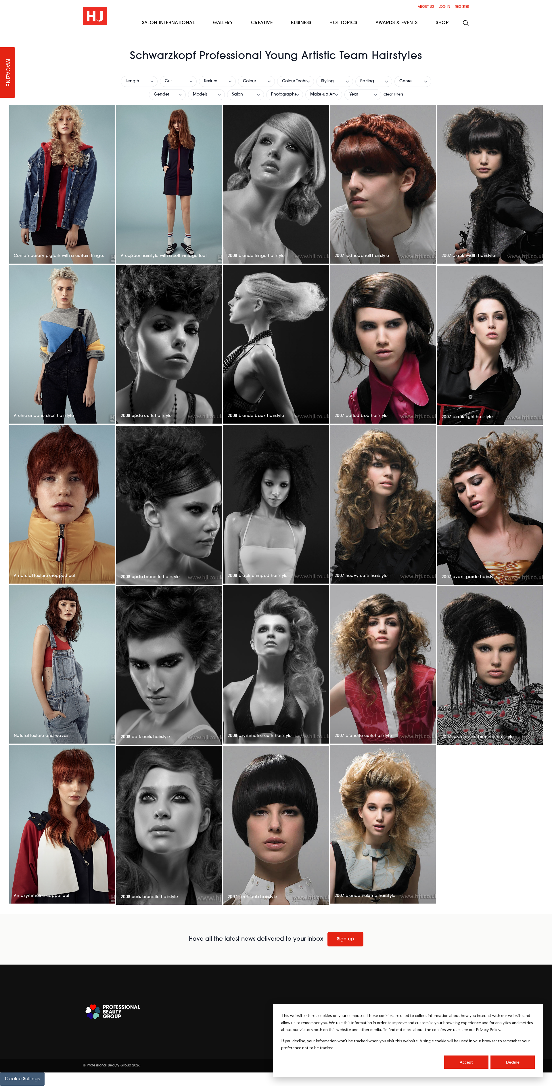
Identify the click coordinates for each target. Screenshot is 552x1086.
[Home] (95, 16)
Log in (444, 7)
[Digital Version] (4, 36)
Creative (262, 23)
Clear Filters (393, 94)
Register (462, 7)
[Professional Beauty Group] (113, 1011)
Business (301, 23)
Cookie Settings (22, 1079)
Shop (442, 23)
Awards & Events (396, 23)
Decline (513, 1062)
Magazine (7, 72)
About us (426, 7)
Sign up (345, 939)
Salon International (168, 23)
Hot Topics (343, 23)
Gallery (223, 23)
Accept (466, 1062)
